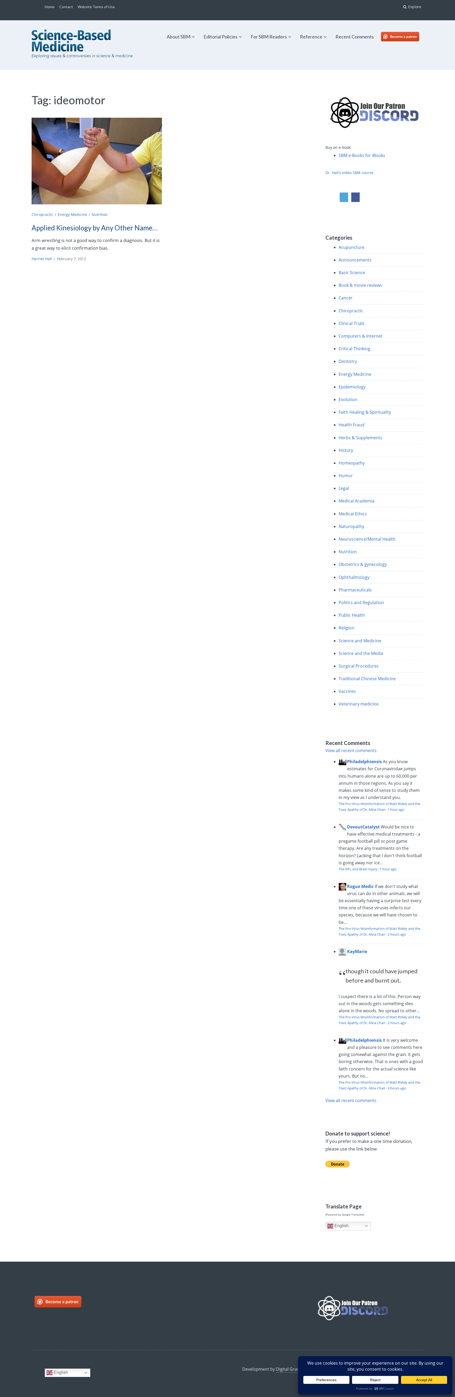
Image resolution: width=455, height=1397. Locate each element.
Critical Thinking (354, 349)
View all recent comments (351, 750)
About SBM (178, 37)
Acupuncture (351, 247)
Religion (346, 628)
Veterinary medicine (359, 704)
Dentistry (348, 361)
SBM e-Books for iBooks (362, 155)
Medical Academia (356, 501)
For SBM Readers (269, 37)
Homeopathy (352, 463)
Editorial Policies (221, 37)
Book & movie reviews (360, 285)
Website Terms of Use (96, 6)
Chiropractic (42, 214)
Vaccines (347, 691)
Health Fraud (351, 425)
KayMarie (357, 951)
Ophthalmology (354, 577)
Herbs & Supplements (360, 438)
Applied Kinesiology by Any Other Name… (94, 228)
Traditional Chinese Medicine (367, 679)
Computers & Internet (360, 336)
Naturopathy (351, 526)
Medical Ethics (353, 514)
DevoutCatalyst (363, 827)
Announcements (355, 260)
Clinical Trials (351, 323)
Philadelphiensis (364, 761)
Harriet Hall (42, 258)
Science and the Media (361, 653)
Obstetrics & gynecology (363, 564)
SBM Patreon (405, 37)
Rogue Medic (360, 886)
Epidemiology (352, 387)
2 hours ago (397, 934)
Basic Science (352, 272)
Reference (311, 37)
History (346, 450)
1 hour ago (396, 809)
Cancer (346, 298)
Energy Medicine (72, 214)
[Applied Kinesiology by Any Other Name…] (97, 161)
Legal (344, 488)
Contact (66, 6)
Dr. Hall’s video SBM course (349, 172)
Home (50, 6)
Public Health (352, 615)
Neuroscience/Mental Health (367, 539)
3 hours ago (397, 1088)
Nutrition (100, 214)
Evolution (348, 399)
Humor (346, 475)
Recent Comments (354, 37)
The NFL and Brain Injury (358, 869)
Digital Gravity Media (296, 1369)
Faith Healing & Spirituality (365, 412)
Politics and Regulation (361, 602)
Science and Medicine (360, 641)
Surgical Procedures (359, 666)
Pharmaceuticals (355, 590)
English (341, 1225)
